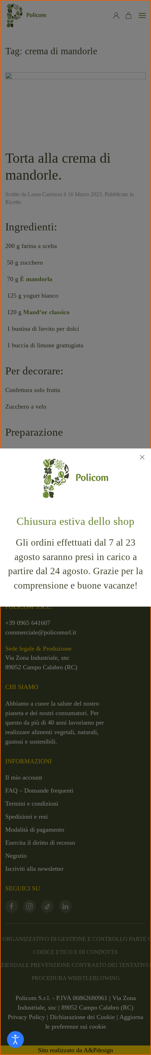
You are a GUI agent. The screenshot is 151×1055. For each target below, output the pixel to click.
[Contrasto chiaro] (15, 1039)
